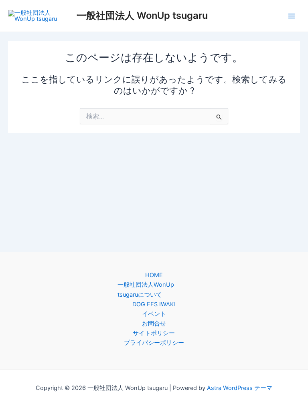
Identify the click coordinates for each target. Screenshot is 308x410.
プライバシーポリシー (154, 342)
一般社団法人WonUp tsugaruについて (146, 289)
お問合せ (154, 323)
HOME (154, 275)
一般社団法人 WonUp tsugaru (142, 15)
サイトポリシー (154, 333)
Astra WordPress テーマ (239, 388)
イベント (154, 314)
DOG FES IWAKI (154, 304)
